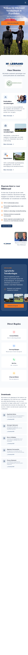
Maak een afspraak (12, 23)
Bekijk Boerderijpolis (13, 305)
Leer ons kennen (12, 28)
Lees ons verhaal (6, 226)
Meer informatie (8, 115)
